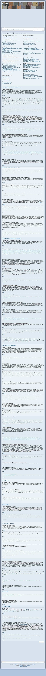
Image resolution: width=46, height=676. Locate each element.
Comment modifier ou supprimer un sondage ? (9, 65)
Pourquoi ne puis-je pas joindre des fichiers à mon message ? (11, 67)
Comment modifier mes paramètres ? (7, 47)
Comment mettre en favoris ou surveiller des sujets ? (31, 65)
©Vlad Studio (28, 665)
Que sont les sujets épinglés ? (6, 81)
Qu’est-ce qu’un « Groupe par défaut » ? (29, 43)
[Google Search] (42, 30)
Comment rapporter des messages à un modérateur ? (10, 69)
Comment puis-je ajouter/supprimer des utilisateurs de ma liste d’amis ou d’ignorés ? (33, 54)
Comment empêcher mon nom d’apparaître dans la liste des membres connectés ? (12, 49)
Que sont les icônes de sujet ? (6, 83)
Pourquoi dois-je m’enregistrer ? (7, 36)
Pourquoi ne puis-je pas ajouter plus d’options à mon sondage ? (11, 64)
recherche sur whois (23, 624)
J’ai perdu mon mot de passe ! (6, 42)
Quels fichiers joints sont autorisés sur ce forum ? (30, 70)
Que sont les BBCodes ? (5, 76)
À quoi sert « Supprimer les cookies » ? (8, 44)
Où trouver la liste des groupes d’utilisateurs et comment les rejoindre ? (32, 39)
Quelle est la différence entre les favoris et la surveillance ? (31, 64)
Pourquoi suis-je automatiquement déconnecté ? (9, 43)
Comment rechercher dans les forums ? (29, 57)
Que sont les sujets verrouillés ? (7, 82)
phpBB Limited (28, 609)
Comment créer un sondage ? (6, 63)
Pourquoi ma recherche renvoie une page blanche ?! (31, 59)
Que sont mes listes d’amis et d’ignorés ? (29, 52)
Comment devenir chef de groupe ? (28, 40)
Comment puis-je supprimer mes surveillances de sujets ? (31, 67)
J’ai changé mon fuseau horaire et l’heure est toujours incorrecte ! (11, 51)
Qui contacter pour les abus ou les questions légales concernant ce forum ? (33, 77)
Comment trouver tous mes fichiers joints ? (29, 71)
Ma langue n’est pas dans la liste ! (7, 52)
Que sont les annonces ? (6, 80)
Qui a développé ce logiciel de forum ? (28, 74)
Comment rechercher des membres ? (28, 60)
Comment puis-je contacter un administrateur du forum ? (31, 78)
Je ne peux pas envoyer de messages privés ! (30, 47)
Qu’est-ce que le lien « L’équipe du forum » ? (29, 44)
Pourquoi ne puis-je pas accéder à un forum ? (9, 66)
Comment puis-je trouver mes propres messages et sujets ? (32, 61)
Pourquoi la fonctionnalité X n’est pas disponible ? (30, 75)
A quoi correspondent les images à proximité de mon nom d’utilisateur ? (10, 53)
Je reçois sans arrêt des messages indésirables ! (30, 48)
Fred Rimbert (34, 664)
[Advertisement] (23, 17)
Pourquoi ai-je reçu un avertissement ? (7, 68)
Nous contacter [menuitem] (24, 662)
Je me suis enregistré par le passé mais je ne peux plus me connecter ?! (11, 41)
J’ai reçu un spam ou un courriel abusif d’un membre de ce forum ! (33, 49)
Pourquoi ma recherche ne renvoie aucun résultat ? (30, 58)
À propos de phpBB (11, 611)
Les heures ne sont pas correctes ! (7, 50)
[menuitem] (3, 28)
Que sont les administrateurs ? (27, 36)
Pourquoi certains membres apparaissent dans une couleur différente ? (32, 42)
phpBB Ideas (12, 618)
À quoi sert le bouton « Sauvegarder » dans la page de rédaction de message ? (12, 70)
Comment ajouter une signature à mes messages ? (9, 62)
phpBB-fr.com (21, 665)
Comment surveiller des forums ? (28, 66)
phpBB (40, 202)
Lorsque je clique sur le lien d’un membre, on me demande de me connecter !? (12, 57)
